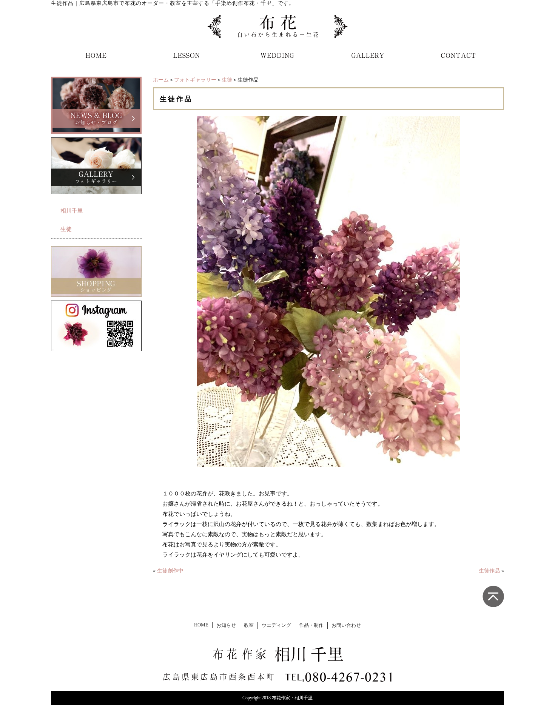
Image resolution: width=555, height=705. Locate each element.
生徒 (227, 80)
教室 (249, 625)
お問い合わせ (346, 625)
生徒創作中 (170, 571)
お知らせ (226, 625)
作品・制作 (311, 625)
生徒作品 (489, 571)
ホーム (161, 80)
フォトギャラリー (195, 80)
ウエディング (276, 625)
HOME (201, 625)
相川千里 (71, 211)
